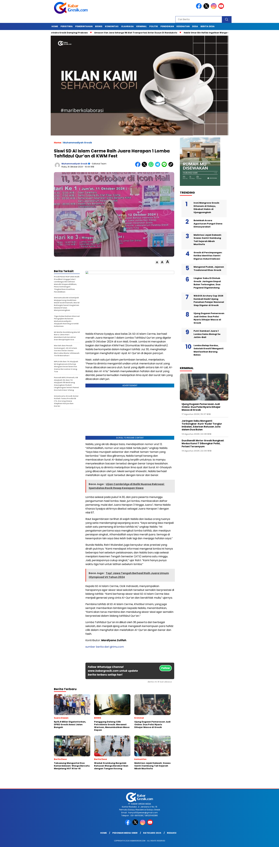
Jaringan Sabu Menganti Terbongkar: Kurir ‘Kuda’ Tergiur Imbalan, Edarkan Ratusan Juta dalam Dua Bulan (202, 425)
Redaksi (171, 832)
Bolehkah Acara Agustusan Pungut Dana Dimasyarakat (208, 223)
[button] (157, 262)
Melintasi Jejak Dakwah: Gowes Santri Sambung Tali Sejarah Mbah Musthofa (208, 239)
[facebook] (199, 8)
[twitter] (206, 8)
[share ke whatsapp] (151, 166)
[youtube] (221, 8)
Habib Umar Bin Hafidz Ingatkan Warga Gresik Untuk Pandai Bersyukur (195, 32)
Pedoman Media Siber (125, 832)
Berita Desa (208, 26)
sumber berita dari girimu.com (104, 647)
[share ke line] (165, 166)
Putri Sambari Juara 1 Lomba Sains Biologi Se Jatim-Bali (207, 334)
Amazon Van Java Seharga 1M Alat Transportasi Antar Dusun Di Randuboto (108, 32)
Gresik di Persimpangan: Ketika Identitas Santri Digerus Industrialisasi (208, 255)
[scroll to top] (268, 842)
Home (55, 26)
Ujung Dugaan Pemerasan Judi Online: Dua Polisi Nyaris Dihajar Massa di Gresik (209, 318)
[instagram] (214, 8)
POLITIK (153, 26)
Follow (165, 668)
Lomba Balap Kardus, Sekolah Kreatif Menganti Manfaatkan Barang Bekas (208, 350)
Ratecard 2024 (152, 832)
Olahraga (127, 26)
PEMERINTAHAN (84, 26)
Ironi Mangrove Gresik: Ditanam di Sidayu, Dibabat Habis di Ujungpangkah (207, 207)
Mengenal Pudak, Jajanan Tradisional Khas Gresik (209, 268)
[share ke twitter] (145, 166)
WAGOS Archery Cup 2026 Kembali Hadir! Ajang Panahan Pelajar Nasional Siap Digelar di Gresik (209, 300)
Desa (195, 26)
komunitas (112, 26)
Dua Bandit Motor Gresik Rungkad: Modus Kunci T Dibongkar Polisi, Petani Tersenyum (203, 443)
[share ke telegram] (158, 166)
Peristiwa (67, 26)
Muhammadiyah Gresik (77, 142)
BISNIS (98, 26)
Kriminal (141, 26)
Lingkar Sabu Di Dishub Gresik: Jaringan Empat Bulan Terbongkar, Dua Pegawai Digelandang (207, 283)
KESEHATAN (183, 26)
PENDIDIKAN (167, 26)
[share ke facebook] (138, 166)
